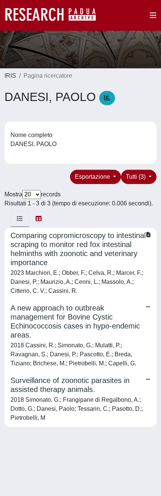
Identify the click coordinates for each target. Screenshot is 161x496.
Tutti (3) (136, 176)
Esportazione (93, 176)
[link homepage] (54, 15)
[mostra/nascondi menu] (153, 15)
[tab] (19, 219)
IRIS (10, 75)
